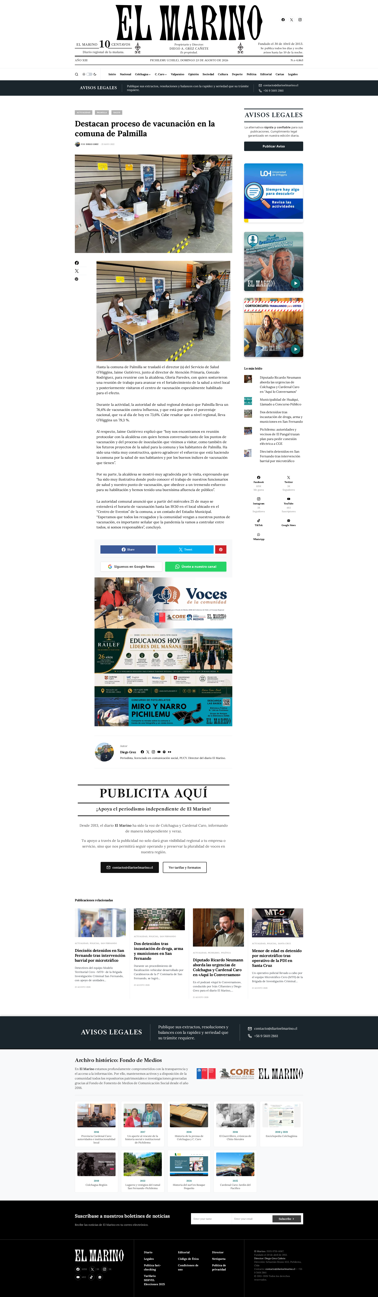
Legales (149, 1259)
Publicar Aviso (274, 146)
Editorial (184, 1252)
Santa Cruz (284, 943)
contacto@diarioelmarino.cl (132, 867)
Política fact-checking (152, 1267)
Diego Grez (128, 752)
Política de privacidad (219, 1267)
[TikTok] (91, 1277)
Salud (116, 112)
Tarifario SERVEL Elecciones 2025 (154, 1280)
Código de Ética (188, 1259)
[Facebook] (283, 20)
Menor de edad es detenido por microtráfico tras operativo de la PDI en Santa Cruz (277, 958)
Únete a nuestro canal (199, 566)
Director (218, 1252)
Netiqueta (218, 1259)
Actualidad (83, 112)
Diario (148, 1252)
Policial (94, 943)
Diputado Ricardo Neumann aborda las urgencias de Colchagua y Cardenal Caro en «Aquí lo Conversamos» (218, 967)
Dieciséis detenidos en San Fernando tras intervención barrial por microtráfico (280, 456)
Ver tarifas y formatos (185, 867)
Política (226, 952)
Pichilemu (214, 952)
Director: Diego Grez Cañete (269, 1258)
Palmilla (102, 112)
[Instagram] (300, 20)
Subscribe (285, 1219)
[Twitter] (291, 20)
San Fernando (109, 943)
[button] (76, 74)
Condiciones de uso (188, 1267)
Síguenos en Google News (134, 566)
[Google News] (100, 1277)
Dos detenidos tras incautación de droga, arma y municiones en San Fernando (281, 416)
